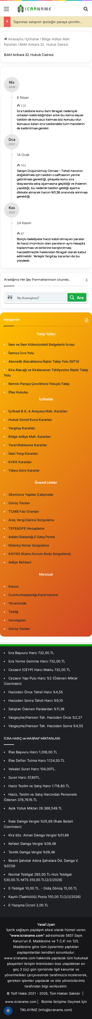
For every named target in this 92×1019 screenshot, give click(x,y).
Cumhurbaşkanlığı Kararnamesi (33, 595)
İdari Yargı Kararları (23, 453)
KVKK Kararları (19, 462)
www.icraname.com (20, 1002)
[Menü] (6, 10)
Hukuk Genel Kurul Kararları (30, 420)
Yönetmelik (17, 603)
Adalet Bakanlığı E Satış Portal (31, 537)
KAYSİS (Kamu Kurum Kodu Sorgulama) (39, 554)
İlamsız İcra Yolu (21, 353)
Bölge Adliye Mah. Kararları (29, 436)
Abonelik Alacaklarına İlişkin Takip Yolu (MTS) (43, 361)
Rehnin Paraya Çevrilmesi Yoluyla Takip (39, 384)
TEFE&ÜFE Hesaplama (26, 528)
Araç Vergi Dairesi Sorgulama (31, 520)
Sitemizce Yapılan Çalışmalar (30, 494)
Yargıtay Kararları (21, 428)
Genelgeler (17, 620)
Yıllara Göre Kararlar (24, 470)
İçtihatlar (32, 39)
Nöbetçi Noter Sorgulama (28, 545)
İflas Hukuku (18, 392)
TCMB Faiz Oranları (23, 511)
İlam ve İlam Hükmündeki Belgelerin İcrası (41, 344)
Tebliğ (13, 612)
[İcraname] (33, 8)
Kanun (13, 586)
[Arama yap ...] (85, 10)
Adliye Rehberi (19, 562)
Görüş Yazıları (19, 503)
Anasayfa (15, 39)
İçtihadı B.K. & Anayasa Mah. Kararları (37, 411)
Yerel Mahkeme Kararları (27, 445)
